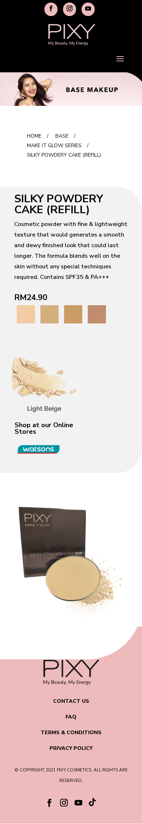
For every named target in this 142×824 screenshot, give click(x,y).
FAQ (71, 716)
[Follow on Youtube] (78, 803)
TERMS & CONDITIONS (71, 732)
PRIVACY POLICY (71, 748)
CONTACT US (71, 701)
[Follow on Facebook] (49, 803)
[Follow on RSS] (93, 804)
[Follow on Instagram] (64, 803)
